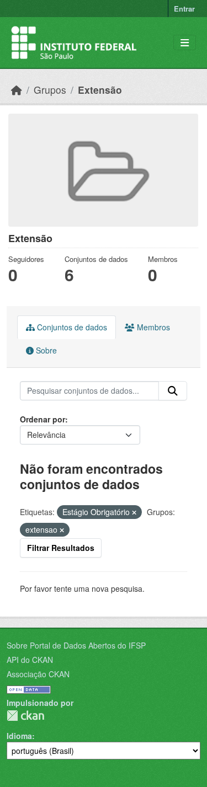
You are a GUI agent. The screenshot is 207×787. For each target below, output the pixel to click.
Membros (152, 327)
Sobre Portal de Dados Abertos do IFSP (76, 645)
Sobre (45, 350)
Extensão (100, 90)
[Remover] (134, 512)
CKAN (25, 715)
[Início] (16, 90)
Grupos (50, 90)
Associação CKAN (38, 673)
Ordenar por (42, 419)
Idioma (19, 735)
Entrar (184, 8)
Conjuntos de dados (71, 327)
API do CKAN (30, 659)
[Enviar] (172, 391)
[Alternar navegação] (184, 43)
